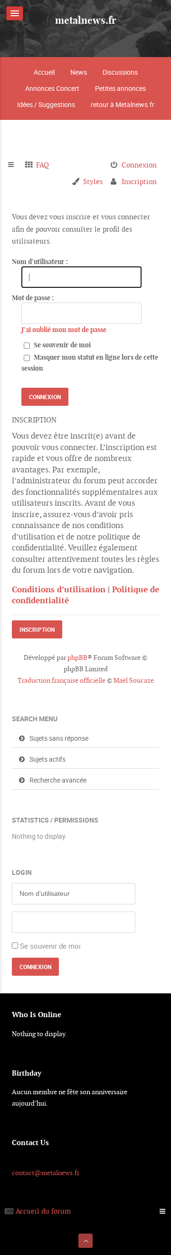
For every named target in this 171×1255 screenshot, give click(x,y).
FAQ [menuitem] (42, 164)
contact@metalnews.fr (45, 1172)
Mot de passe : (33, 298)
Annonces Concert (52, 88)
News (78, 72)
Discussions (120, 72)
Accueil (44, 72)
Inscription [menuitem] (139, 181)
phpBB (77, 657)
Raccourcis (15, 165)
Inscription (37, 629)
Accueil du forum (43, 1211)
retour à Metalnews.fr (122, 104)
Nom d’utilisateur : (40, 261)
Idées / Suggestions (46, 104)
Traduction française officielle (61, 680)
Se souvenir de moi (61, 345)
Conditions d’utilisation (58, 589)
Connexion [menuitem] (139, 164)
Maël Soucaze (134, 680)
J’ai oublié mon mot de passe (63, 329)
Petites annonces (120, 88)
